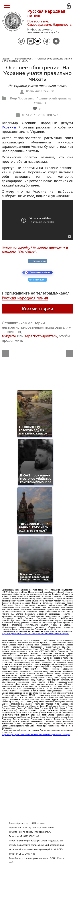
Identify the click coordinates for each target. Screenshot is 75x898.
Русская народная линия (25, 298)
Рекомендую (39, 261)
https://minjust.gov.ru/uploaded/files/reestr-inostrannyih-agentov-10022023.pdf (36, 735)
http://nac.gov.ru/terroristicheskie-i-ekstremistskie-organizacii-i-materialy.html (35, 634)
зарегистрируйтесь (41, 336)
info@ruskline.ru (42, 832)
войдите (9, 336)
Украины (9, 127)
